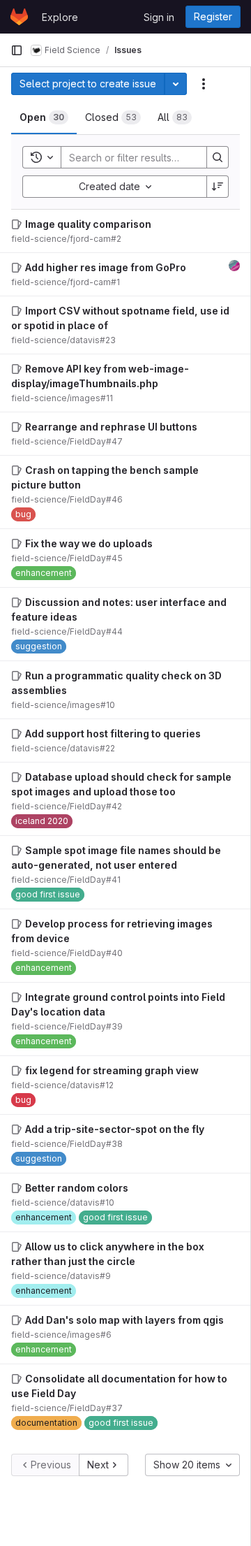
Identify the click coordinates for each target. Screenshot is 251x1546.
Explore (60, 17)
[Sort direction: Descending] (217, 186)
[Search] (217, 157)
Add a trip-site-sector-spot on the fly (114, 1129)
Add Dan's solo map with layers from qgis (124, 1320)
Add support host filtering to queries (113, 733)
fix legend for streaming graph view (112, 1070)
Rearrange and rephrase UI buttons (111, 427)
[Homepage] (19, 17)
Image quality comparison (88, 224)
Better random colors (76, 1188)
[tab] (44, 117)
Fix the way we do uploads (89, 543)
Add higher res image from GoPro (105, 267)
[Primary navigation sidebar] (17, 50)
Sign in (159, 17)
